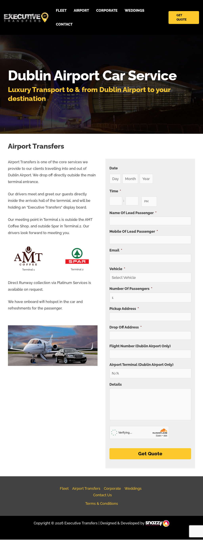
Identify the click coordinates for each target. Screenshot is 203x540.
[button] (184, 17)
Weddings (133, 488)
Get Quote (150, 453)
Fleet (64, 488)
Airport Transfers (86, 488)
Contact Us (102, 495)
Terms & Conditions (101, 503)
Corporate (112, 488)
